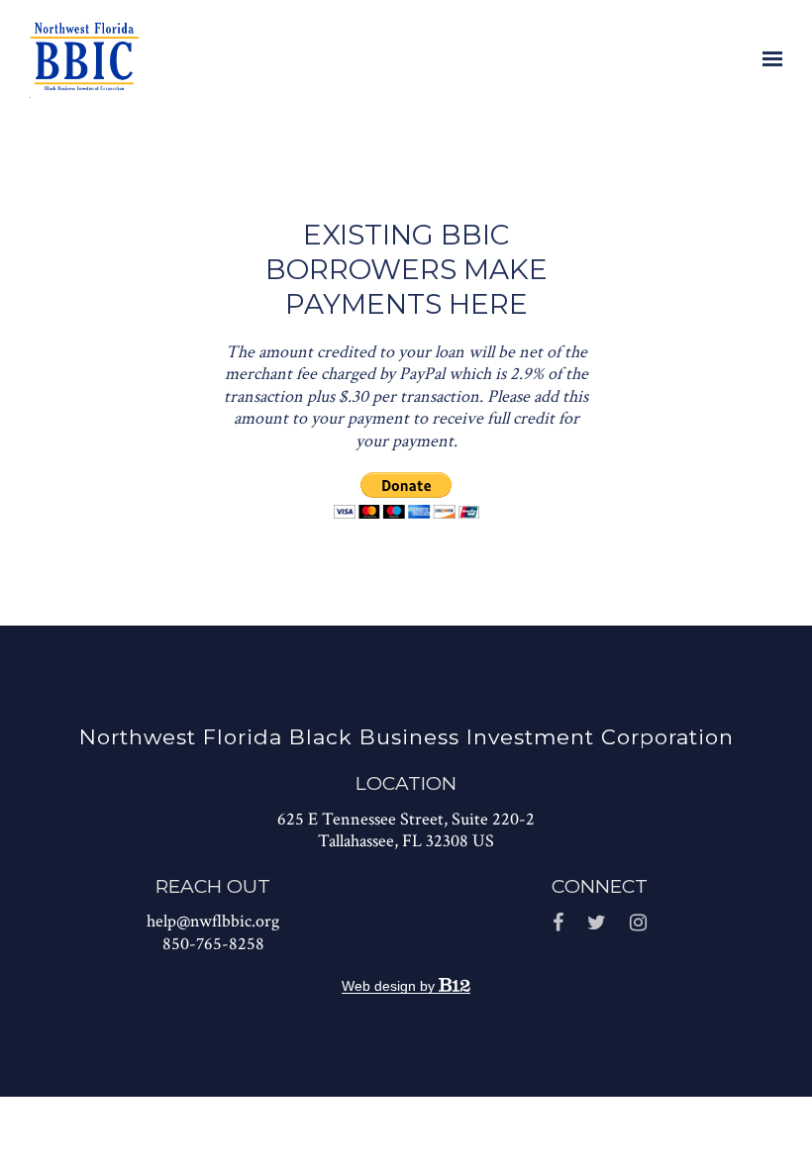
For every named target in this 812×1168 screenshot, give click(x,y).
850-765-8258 (213, 943)
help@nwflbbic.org (213, 921)
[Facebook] (558, 923)
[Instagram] (638, 923)
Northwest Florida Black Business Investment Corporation (406, 737)
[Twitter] (596, 923)
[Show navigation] (767, 59)
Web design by (390, 986)
